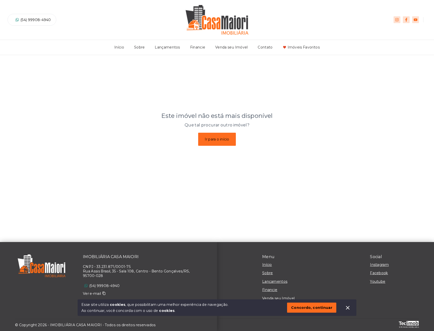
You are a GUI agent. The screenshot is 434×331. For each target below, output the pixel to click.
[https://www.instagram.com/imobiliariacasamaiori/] (397, 19)
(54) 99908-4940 (35, 20)
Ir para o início (217, 139)
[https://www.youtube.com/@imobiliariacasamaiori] (415, 19)
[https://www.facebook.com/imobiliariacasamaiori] (406, 19)
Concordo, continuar (311, 307)
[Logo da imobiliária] (41, 267)
